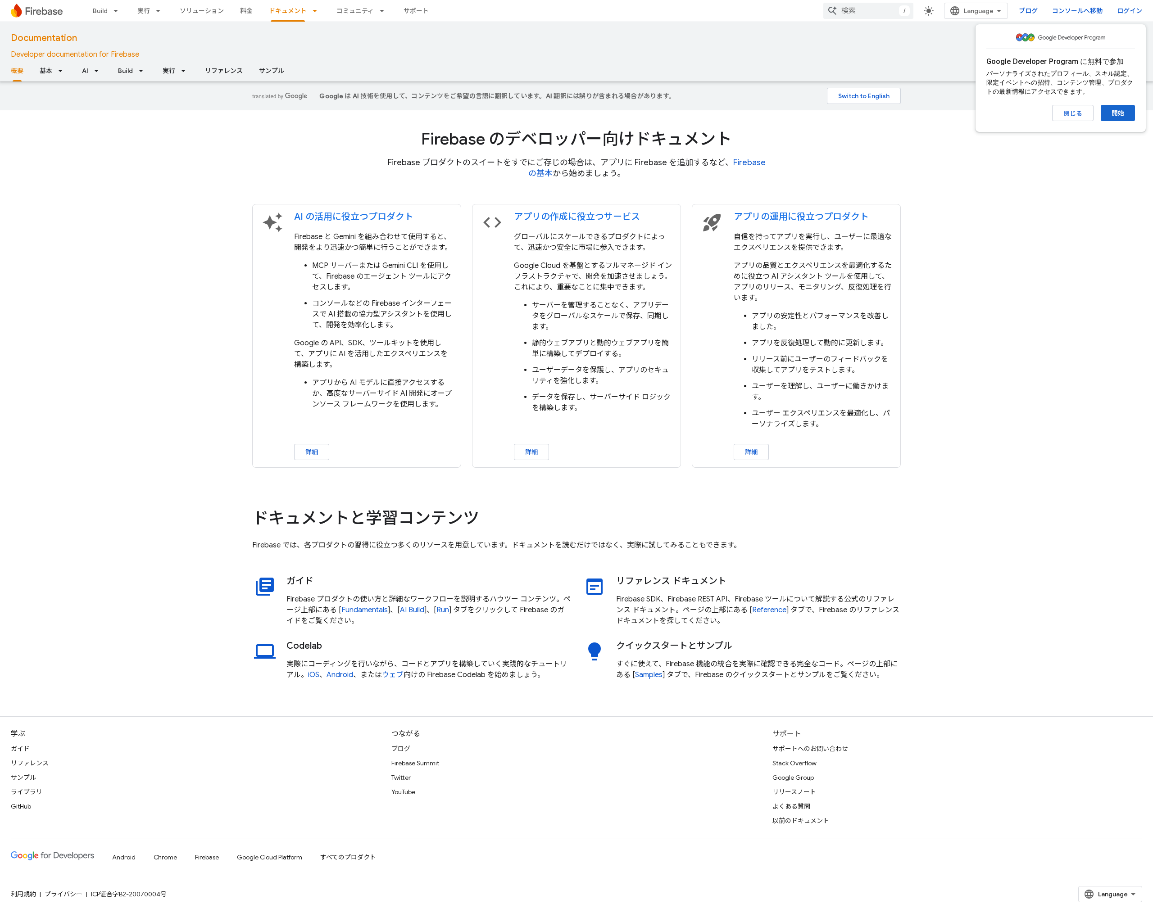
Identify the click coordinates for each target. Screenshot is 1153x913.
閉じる (1072, 113)
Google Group (793, 777)
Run (442, 610)
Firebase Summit (415, 763)
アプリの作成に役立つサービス (577, 216)
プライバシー (63, 894)
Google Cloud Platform (269, 857)
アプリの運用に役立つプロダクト (801, 216)
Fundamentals (364, 610)
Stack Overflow (794, 763)
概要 (17, 71)
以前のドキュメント (800, 821)
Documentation (44, 38)
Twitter (401, 777)
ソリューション (202, 11)
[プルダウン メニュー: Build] (118, 11)
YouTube (403, 792)
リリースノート (794, 792)
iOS (313, 674)
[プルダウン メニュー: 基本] (63, 70)
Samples (649, 674)
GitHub (21, 806)
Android (340, 674)
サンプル (271, 71)
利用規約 (23, 894)
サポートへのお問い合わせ (810, 749)
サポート (416, 11)
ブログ (1028, 11)
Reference (769, 610)
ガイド (20, 749)
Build (100, 11)
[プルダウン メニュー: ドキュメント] (317, 11)
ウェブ (393, 674)
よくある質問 (791, 806)
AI (85, 71)
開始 (1118, 113)
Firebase (207, 857)
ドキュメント (288, 11)
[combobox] (868, 11)
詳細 (311, 452)
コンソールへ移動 (1077, 11)
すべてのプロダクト (348, 857)
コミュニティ (355, 11)
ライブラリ (26, 792)
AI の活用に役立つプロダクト (353, 216)
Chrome (165, 857)
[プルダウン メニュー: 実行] (161, 11)
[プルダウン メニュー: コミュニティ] (384, 11)
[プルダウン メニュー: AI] (99, 70)
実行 (143, 11)
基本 (46, 71)
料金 (246, 11)
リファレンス (224, 71)
